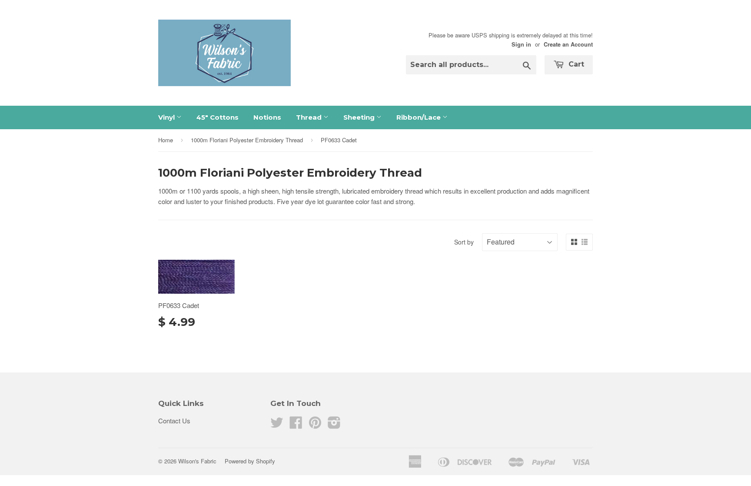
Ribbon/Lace (419, 117)
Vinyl (167, 117)
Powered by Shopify (250, 461)
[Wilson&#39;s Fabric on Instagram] (334, 424)
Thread (309, 117)
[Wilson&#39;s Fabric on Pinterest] (315, 424)
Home (165, 140)
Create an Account (568, 44)
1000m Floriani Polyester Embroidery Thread (247, 140)
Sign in (521, 44)
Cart (575, 64)
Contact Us (174, 420)
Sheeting (359, 117)
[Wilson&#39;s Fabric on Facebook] (295, 424)
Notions (267, 117)
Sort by (464, 242)
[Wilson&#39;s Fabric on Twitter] (276, 424)
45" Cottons (217, 117)
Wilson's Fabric (197, 461)
